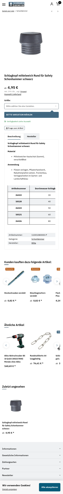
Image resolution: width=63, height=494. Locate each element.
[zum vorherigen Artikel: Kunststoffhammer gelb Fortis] (52, 11)
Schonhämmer (37, 239)
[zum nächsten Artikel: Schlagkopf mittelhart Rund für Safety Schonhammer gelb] (58, 11)
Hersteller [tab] (31, 136)
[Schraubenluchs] (16, 4)
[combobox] (31, 106)
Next (57, 281)
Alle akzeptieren (49, 487)
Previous (6, 281)
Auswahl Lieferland (12, 94)
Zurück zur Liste (8, 11)
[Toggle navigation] (4, 4)
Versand (23, 91)
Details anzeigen (9, 489)
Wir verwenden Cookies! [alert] (16, 485)
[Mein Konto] (52, 4)
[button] (58, 4)
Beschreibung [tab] (14, 136)
